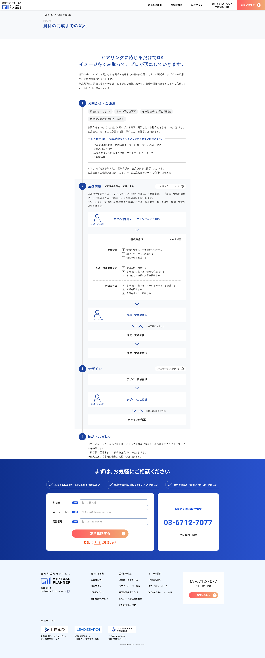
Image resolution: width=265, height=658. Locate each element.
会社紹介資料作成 (127, 605)
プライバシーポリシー (159, 586)
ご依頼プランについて (168, 186)
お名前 (56, 502)
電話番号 (57, 521)
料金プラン (197, 5)
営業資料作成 (125, 573)
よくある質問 (154, 573)
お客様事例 (176, 5)
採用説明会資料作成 (128, 592)
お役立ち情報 (154, 580)
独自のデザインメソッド (160, 592)
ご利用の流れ (97, 592)
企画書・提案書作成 (128, 580)
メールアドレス (61, 512)
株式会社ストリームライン (53, 591)
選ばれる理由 (155, 5)
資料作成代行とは (99, 598)
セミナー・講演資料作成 (130, 598)
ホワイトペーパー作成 (129, 586)
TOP (45, 15)
